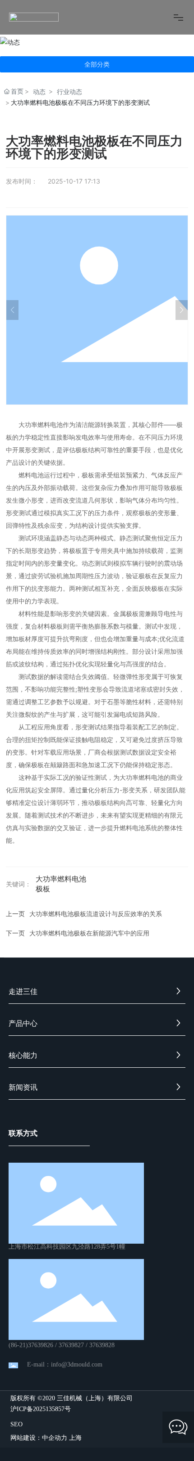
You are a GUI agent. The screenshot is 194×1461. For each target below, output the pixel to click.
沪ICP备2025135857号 (40, 1409)
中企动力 (54, 1437)
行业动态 (69, 91)
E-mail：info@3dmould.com (64, 1364)
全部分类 (97, 64)
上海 (75, 1437)
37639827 (71, 1345)
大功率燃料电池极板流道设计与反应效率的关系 (95, 913)
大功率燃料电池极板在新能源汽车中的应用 (89, 933)
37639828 (102, 1345)
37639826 (40, 1345)
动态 (39, 91)
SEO (16, 1424)
